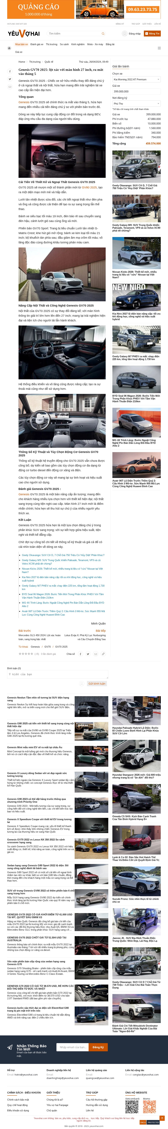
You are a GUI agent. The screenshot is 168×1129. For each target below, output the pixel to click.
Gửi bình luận (97, 683)
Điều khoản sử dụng (18, 1110)
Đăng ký (98, 1047)
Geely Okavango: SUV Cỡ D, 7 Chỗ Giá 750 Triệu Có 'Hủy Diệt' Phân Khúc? (63, 555)
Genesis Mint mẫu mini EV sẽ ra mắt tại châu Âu (34, 747)
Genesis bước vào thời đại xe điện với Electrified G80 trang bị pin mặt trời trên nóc (38, 1009)
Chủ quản (52, 1110)
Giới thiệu (147, 24)
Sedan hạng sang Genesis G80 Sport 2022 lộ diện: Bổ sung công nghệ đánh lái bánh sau (37, 867)
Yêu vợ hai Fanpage (57, 1105)
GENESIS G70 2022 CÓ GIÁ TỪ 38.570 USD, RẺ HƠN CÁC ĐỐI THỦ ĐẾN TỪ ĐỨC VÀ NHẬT (40, 987)
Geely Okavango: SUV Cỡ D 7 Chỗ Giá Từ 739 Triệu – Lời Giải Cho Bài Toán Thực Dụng (136, 985)
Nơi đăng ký (119, 98)
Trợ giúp (136, 24)
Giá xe (18, 52)
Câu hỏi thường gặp (96, 1099)
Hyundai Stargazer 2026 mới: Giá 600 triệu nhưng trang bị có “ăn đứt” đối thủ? (136, 776)
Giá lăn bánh (120, 66)
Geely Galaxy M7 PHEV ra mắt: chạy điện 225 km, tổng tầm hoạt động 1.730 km (135, 358)
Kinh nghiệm (78, 44)
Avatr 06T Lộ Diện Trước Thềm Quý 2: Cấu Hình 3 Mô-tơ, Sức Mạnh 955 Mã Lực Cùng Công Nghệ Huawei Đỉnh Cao (136, 483)
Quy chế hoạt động (17, 1105)
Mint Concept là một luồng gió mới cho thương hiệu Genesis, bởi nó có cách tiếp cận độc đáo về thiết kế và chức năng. (39, 753)
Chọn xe (117, 73)
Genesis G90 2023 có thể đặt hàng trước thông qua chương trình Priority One (36, 800)
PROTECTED (153, 1122)
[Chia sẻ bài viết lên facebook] (10, 71)
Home (22, 61)
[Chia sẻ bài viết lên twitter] (10, 79)
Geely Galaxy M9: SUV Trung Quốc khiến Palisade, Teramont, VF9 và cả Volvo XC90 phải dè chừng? (136, 228)
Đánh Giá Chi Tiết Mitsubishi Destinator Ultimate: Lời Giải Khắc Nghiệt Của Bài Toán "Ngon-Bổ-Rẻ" (135, 1028)
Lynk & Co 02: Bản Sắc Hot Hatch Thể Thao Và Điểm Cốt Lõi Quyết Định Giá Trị (135, 858)
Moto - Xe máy (95, 44)
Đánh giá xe (37, 44)
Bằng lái (110, 44)
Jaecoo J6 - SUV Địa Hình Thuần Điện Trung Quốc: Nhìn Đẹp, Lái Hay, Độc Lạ (134, 939)
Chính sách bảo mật (18, 1099)
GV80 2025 (89, 187)
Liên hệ (157, 24)
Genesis (24, 102)
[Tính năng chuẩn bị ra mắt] (84, 9)
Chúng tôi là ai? (55, 1099)
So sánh (64, 44)
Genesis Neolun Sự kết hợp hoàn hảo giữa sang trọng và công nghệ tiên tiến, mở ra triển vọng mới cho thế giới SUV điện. (40, 706)
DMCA (143, 1122)
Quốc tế (49, 61)
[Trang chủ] (23, 33)
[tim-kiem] (104, 33)
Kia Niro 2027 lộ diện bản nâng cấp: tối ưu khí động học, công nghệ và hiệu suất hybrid (136, 316)
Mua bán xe (21, 44)
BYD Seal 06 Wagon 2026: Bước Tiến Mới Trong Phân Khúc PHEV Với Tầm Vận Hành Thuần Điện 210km (136, 398)
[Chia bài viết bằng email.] (10, 87)
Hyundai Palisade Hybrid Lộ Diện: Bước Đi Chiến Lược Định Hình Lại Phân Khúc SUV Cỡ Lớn (135, 730)
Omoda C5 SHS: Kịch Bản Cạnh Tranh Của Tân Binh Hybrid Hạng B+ (134, 817)
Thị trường (51, 44)
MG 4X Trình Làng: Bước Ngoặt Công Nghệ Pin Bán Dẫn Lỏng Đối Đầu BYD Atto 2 (134, 443)
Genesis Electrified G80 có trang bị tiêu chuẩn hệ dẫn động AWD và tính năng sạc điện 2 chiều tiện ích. (38, 1016)
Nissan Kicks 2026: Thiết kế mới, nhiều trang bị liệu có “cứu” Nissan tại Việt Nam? (134, 274)
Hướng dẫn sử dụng (97, 1105)
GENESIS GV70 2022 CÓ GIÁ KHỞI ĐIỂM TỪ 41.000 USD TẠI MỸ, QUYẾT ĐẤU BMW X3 (39, 916)
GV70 (47, 646)
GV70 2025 (61, 646)
